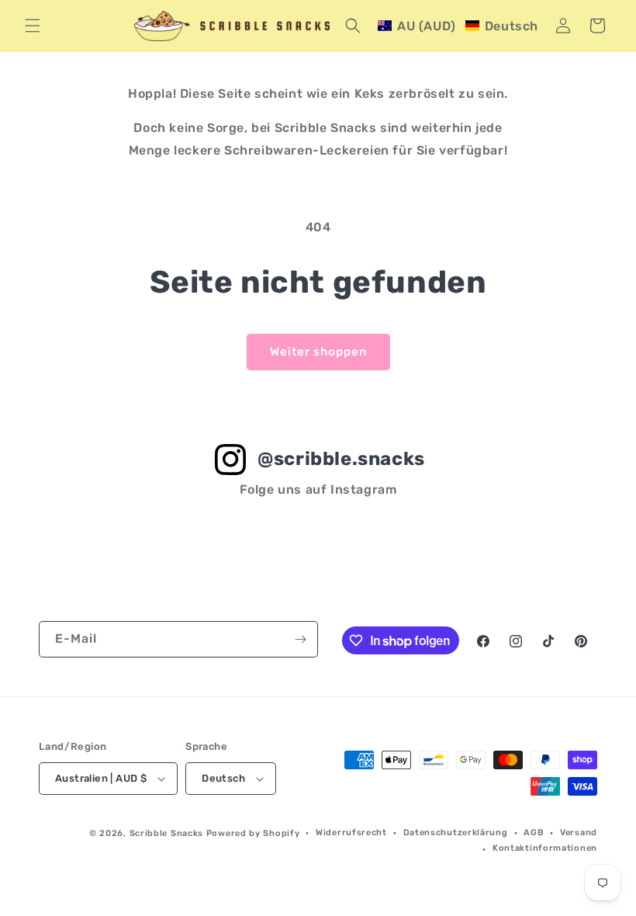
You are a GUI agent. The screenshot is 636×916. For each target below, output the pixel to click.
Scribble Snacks (167, 833)
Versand (578, 833)
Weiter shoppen (318, 352)
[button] (33, 26)
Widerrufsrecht (351, 833)
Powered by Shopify (253, 833)
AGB (534, 833)
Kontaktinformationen (545, 848)
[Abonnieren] (300, 639)
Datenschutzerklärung (455, 833)
